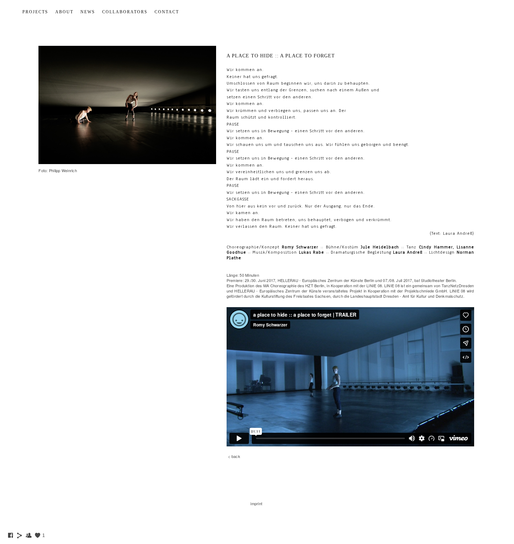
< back (234, 456)
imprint (256, 503)
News (87, 11)
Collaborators (125, 11)
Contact (167, 11)
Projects (35, 11)
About (64, 11)
